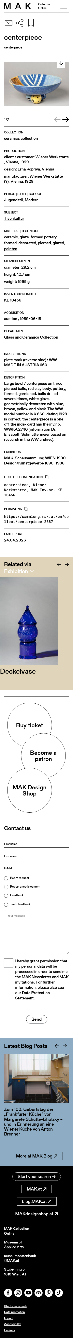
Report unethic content (25, 886)
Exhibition (16, 571)
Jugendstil (13, 199)
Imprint (8, 1318)
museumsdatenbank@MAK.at (20, 1258)
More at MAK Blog (34, 1156)
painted (10, 248)
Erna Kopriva (29, 169)
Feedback (17, 895)
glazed (58, 242)
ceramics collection (21, 138)
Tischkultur (14, 218)
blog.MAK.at (34, 1201)
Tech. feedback (20, 904)
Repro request (19, 877)
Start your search (34, 1176)
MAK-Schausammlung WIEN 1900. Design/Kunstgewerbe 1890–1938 (35, 461)
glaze (24, 237)
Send (36, 1019)
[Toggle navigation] (63, 6)
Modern (32, 199)
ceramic (11, 237)
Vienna (12, 162)
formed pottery (44, 237)
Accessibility (12, 1324)
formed (10, 242)
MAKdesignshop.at (34, 1214)
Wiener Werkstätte (52, 157)
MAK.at (34, 1189)
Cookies (9, 1330)
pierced (44, 242)
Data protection (14, 1312)
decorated (27, 242)
